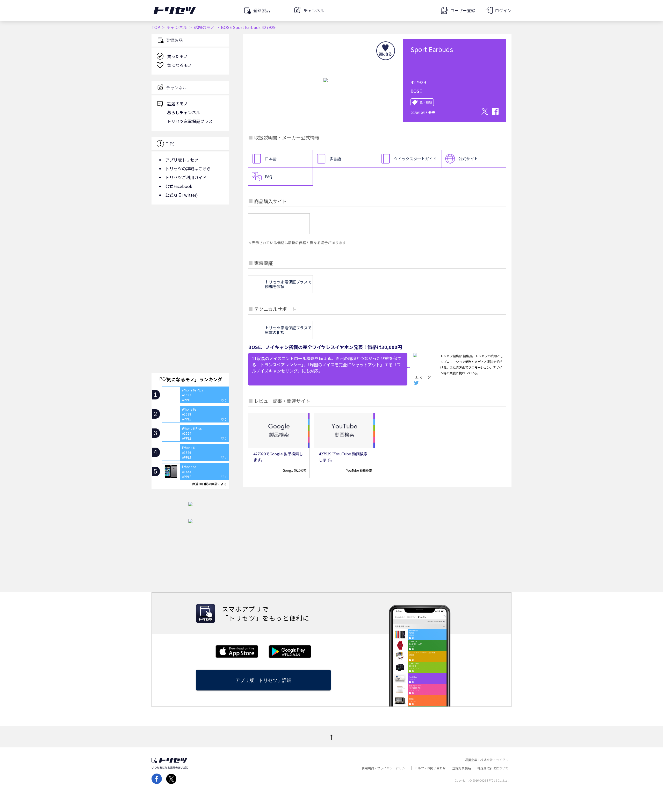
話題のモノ (204, 27)
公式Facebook (178, 186)
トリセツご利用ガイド (186, 177)
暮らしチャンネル (183, 112)
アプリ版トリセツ (181, 160)
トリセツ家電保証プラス (190, 121)
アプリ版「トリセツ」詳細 (263, 680)
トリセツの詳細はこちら (188, 168)
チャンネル (177, 27)
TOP (156, 27)
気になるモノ (179, 65)
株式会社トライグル (494, 760)
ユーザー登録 (462, 10)
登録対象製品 (461, 768)
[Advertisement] (190, 249)
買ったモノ (177, 56)
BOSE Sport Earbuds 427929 (248, 27)
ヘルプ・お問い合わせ (430, 768)
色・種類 (426, 102)
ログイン (503, 10)
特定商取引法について (492, 768)
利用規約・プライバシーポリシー (385, 768)
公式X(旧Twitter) (181, 195)
